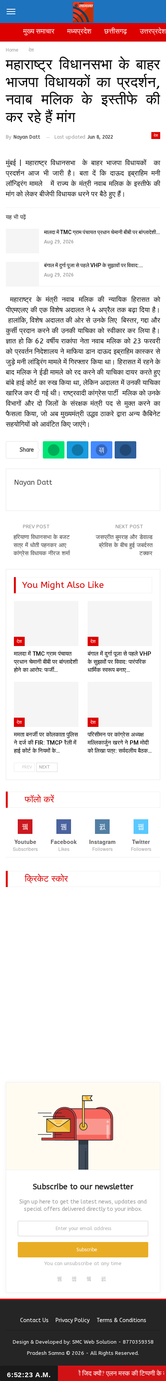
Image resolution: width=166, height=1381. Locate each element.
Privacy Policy (73, 1320)
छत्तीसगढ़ (115, 31)
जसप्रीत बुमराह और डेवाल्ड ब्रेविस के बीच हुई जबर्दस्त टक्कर (124, 545)
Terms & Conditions (121, 1320)
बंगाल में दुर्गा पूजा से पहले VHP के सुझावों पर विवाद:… (93, 265)
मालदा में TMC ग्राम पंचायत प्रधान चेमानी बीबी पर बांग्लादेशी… (102, 232)
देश (156, 135)
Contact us (34, 1320)
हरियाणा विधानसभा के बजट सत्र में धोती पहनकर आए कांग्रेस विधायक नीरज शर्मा (42, 545)
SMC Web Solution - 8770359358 (113, 1342)
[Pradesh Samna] (83, 11)
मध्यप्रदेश (79, 31)
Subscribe (86, 1249)
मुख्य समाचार (38, 31)
